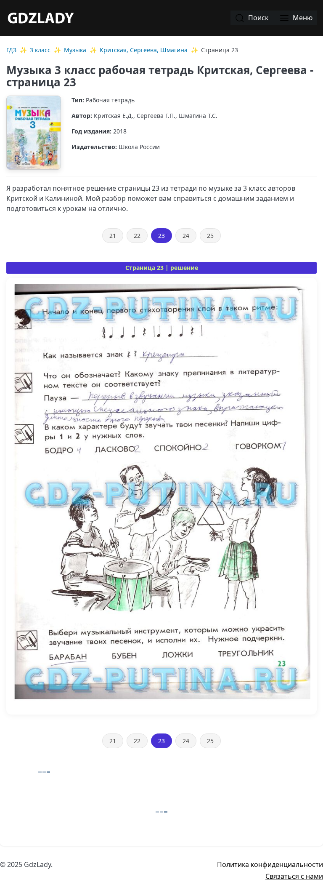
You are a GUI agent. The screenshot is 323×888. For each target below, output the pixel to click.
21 (112, 236)
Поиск (257, 17)
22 (137, 236)
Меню (301, 17)
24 (186, 236)
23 (161, 236)
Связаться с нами (294, 876)
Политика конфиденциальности (270, 864)
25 (210, 236)
